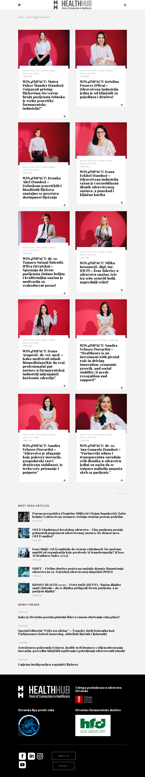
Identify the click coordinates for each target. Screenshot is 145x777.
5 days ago (36, 540)
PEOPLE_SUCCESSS (31, 73)
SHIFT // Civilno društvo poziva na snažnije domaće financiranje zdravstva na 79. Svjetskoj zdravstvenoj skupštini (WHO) (78, 570)
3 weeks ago (37, 595)
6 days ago (36, 559)
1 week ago (36, 576)
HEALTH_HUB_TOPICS (32, 71)
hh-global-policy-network (93, 340)
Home (21, 17)
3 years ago (22, 625)
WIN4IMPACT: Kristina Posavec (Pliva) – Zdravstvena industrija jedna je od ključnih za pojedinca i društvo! (99, 89)
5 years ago (22, 612)
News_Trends (49, 71)
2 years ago (27, 76)
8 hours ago (37, 521)
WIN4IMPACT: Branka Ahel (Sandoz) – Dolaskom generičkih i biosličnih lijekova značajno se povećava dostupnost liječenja (42, 187)
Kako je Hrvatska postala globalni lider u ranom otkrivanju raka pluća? (69, 617)
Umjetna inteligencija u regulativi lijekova (48, 664)
